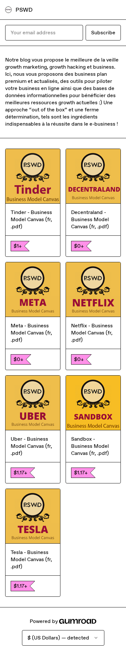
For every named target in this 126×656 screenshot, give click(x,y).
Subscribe (103, 32)
